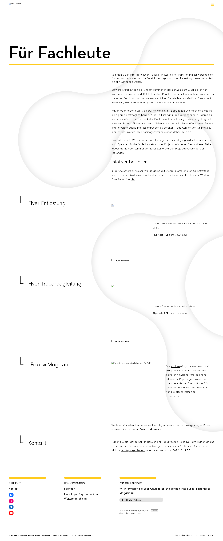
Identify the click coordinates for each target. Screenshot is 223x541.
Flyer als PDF (160, 235)
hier (133, 179)
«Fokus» (175, 366)
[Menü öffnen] (212, 4)
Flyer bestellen (122, 260)
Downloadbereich (150, 429)
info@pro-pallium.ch (133, 450)
